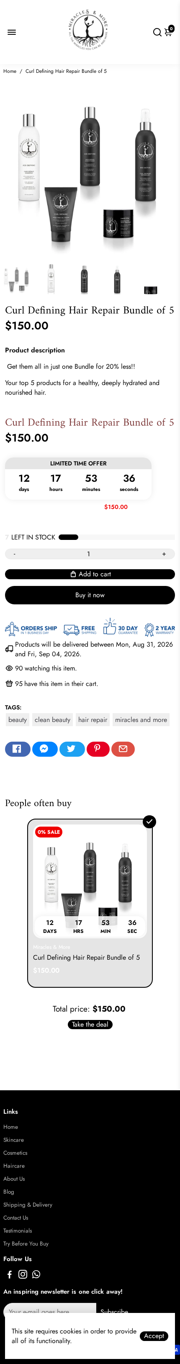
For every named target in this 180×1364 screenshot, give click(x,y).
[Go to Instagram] (23, 1275)
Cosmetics (15, 1153)
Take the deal (90, 1024)
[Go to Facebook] (18, 749)
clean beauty (52, 719)
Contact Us (15, 1218)
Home (9, 71)
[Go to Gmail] (123, 749)
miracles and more (141, 719)
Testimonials (17, 1231)
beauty (17, 719)
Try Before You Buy (26, 1244)
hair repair (92, 719)
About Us (14, 1179)
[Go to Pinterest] (98, 749)
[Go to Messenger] (45, 749)
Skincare (13, 1140)
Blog (8, 1192)
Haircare (14, 1166)
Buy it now (90, 595)
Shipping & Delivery (27, 1205)
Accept (154, 1336)
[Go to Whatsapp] (36, 1275)
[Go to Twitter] (72, 749)
